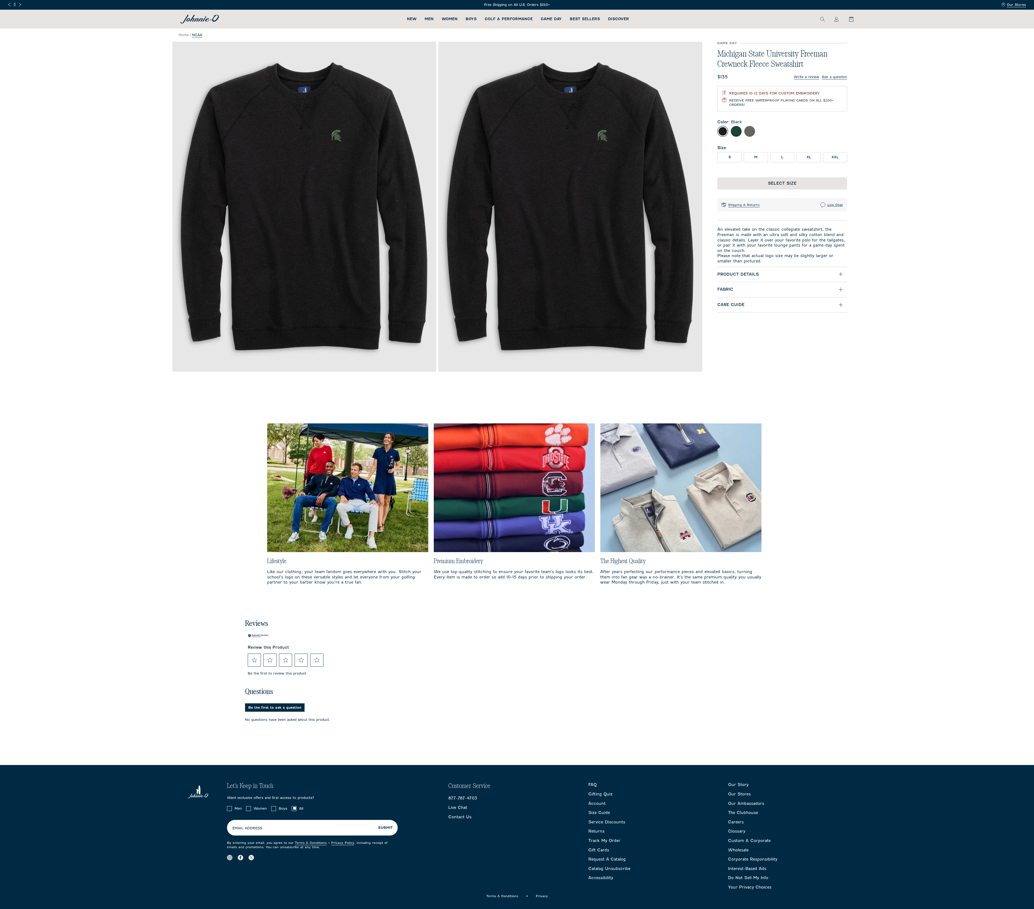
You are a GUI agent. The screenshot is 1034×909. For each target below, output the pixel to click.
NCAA (197, 35)
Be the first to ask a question (274, 708)
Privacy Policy (342, 843)
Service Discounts (606, 822)
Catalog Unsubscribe (609, 868)
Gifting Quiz (600, 794)
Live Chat (835, 205)
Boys (471, 19)
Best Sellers (585, 19)
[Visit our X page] (251, 857)
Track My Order (604, 840)
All (301, 808)
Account (597, 803)
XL (808, 157)
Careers (736, 822)
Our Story (738, 784)
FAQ (592, 784)
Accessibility (600, 877)
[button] (254, 660)
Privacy (542, 896)
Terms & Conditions (311, 843)
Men (429, 19)
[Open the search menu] (822, 19)
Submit (385, 828)
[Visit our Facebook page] (240, 857)
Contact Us (459, 817)
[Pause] (14, 4)
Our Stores (1016, 5)
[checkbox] (229, 808)
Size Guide (599, 812)
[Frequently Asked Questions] (275, 5)
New (412, 19)
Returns (596, 831)
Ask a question (834, 77)
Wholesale (738, 850)
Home (184, 35)
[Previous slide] (9, 4)
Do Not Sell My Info (748, 877)
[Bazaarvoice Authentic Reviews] (258, 636)
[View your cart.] (848, 19)
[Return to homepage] (199, 19)
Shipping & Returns (744, 205)
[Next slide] (20, 4)
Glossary (736, 831)
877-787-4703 (462, 798)
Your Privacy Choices (749, 887)
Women (449, 19)
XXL (835, 157)
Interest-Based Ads (747, 868)
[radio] (722, 131)
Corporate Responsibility (752, 859)
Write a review (806, 77)
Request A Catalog (607, 859)
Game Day (551, 19)
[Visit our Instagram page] (229, 857)
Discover (618, 19)
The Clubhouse (743, 812)
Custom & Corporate (749, 840)
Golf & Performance (509, 19)
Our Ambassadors (746, 803)
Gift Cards (598, 850)
